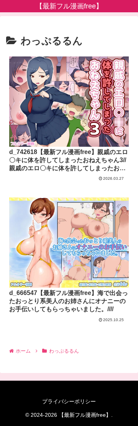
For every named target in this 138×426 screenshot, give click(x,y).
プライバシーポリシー (69, 401)
